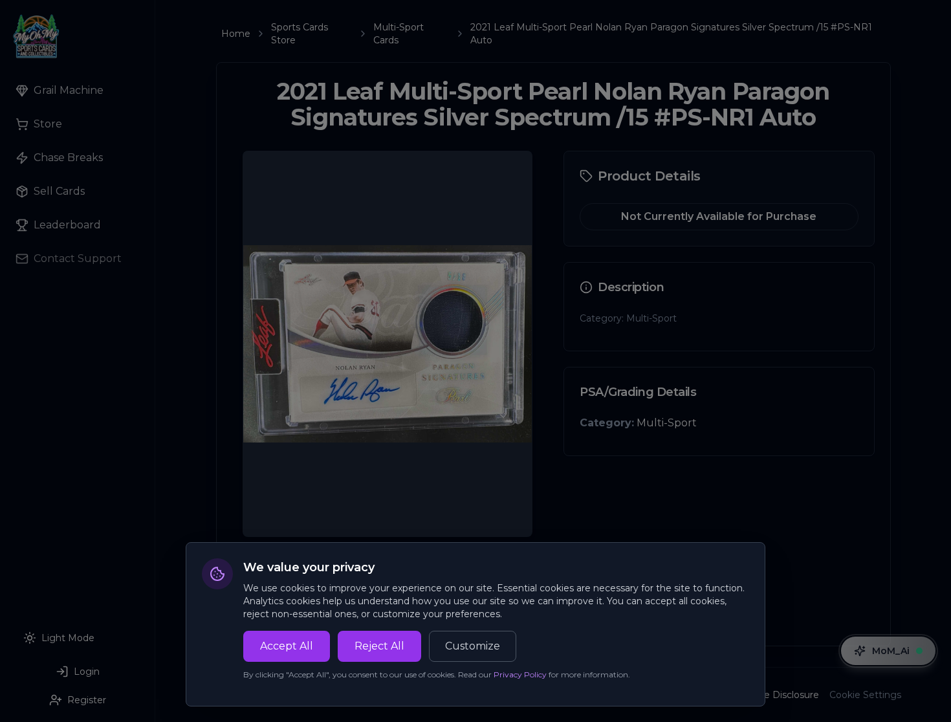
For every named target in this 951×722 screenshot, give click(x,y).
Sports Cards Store (299, 33)
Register (86, 700)
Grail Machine (69, 90)
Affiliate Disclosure (777, 695)
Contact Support (78, 258)
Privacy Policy (520, 674)
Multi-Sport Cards (398, 33)
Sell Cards (59, 191)
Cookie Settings (865, 695)
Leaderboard (67, 225)
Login (87, 671)
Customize (472, 646)
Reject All (379, 646)
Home (235, 33)
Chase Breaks (68, 157)
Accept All (286, 646)
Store (48, 124)
